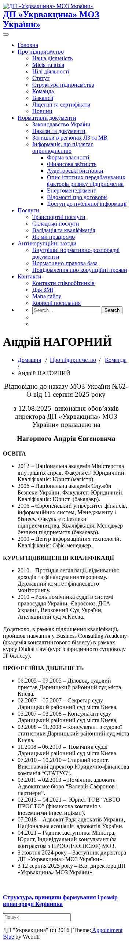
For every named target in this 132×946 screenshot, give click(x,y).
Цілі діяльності (50, 71)
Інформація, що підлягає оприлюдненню (62, 147)
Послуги (28, 210)
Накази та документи (58, 131)
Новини (42, 111)
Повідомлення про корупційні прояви (79, 270)
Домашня (29, 360)
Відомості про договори (77, 197)
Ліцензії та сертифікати (61, 104)
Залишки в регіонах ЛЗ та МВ (69, 137)
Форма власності (68, 157)
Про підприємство (41, 51)
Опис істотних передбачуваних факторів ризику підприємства (86, 180)
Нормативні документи (47, 118)
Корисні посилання (56, 303)
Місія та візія (48, 65)
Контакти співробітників (63, 283)
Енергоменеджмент (71, 190)
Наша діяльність (52, 58)
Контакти (29, 276)
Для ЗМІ (42, 290)
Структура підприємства (63, 85)
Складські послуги (55, 223)
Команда (43, 91)
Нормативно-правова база (65, 263)
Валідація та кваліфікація (63, 230)
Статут (41, 78)
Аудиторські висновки (75, 171)
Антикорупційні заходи (47, 243)
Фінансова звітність (71, 164)
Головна (28, 45)
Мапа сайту (46, 296)
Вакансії (42, 98)
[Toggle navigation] (6, 34)
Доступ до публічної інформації (86, 204)
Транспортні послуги (58, 217)
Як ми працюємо (53, 237)
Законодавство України (61, 124)
